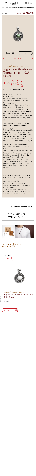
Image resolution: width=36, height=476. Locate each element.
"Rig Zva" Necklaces (9, 7)
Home (3, 7)
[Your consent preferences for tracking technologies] (33, 473)
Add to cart (18, 58)
